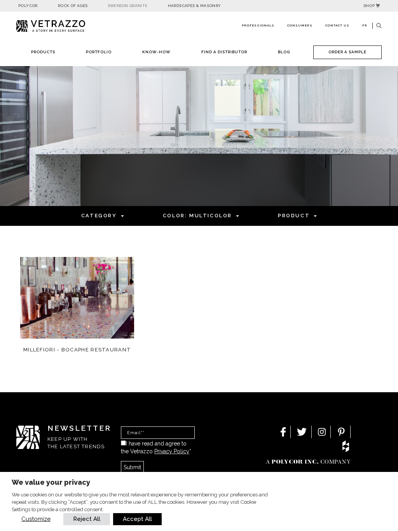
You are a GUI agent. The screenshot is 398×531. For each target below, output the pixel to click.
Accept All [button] (137, 518)
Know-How (156, 52)
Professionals (258, 25)
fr (364, 25)
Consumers (299, 25)
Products (43, 52)
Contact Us (337, 25)
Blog (284, 52)
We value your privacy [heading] (51, 482)
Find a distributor (224, 52)
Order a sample (347, 52)
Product (294, 215)
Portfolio (99, 52)
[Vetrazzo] (59, 26)
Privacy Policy (171, 451)
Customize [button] (36, 518)
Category (99, 215)
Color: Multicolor (197, 215)
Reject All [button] (86, 518)
